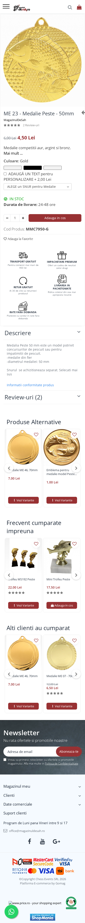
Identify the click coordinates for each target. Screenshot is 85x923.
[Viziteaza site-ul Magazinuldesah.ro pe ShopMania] (42, 917)
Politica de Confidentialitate (61, 763)
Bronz (13, 168)
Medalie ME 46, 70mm (23, 470)
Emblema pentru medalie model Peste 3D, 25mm (60, 472)
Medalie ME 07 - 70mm (61, 676)
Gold (32, 168)
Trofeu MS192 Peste (21, 579)
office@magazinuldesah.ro (26, 831)
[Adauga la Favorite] (36, 435)
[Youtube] (42, 841)
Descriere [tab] (18, 333)
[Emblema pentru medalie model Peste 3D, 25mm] (61, 447)
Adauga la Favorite (20, 239)
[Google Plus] (56, 841)
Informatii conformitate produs (30, 385)
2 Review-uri (31, 125)
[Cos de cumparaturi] (79, 7)
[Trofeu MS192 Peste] (23, 556)
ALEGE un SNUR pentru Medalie (31, 186)
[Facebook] (29, 841)
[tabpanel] (42, 60)
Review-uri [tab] (23, 397)
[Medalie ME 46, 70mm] (23, 447)
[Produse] (6, 7)
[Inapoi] (81, 112)
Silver (52, 168)
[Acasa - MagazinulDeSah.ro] (21, 7)
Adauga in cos (55, 218)
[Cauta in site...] (70, 7)
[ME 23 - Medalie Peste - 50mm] (42, 60)
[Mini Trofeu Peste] (61, 556)
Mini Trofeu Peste (58, 579)
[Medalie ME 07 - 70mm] (61, 653)
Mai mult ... (13, 153)
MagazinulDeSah (15, 120)
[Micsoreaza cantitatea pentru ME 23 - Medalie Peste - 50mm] (7, 218)
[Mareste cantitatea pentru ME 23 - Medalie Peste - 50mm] (22, 218)
